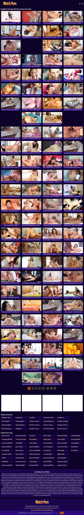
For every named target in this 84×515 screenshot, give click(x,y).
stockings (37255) (7, 439)
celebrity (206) (20, 465)
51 (55, 388)
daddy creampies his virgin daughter (35, 421)
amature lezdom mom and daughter (49, 425)
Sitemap (50, 510)
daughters (19, 429)
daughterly (19, 417)
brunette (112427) (48, 458)
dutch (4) (32, 436)
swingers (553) (61, 465)
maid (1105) (74, 447)
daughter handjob (62, 421)
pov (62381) (19, 443)
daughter (32, 417)
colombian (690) (6, 454)
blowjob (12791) (75, 439)
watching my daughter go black (8, 429)
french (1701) (61, 439)
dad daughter (6, 421)
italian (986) (33, 443)
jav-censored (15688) (63, 447)
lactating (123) (47, 447)
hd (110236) (5, 461)
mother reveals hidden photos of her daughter (63, 429)
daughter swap (6, 417)
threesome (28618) (21, 439)
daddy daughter (6, 425)
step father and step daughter (49, 417)
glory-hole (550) (62, 436)
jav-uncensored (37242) (22, 461)
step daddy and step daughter (49, 421)
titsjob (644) (75, 443)
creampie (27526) (7, 443)
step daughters (20, 425)
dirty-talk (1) (19, 454)
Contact (33, 510)
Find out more (55, 513)
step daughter (20, 421)
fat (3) (3, 458)
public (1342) (47, 439)
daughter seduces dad (35, 429)
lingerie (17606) (6, 447)
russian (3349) (47, 443)
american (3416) (62, 443)
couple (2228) (20, 458)
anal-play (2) (19, 450)
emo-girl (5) (19, 447)
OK (62, 513)
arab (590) (74, 450)
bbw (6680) (32, 439)
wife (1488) (60, 450)
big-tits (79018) (34, 458)
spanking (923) (75, 436)
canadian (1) (46, 450)
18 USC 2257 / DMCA (41, 510)
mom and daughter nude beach (49, 429)
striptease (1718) (62, 461)
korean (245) (47, 436)
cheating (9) (33, 461)
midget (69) (60, 454)
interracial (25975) (34, 450)
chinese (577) (6, 436)
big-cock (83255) (34, 447)
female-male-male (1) (22, 436)
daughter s (60, 417)
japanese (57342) (7, 465)
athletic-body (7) (34, 454)
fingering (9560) (48, 465)
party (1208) (5, 450)
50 (51, 388)
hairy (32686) (47, 461)
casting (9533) (47, 454)
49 (47, 388)
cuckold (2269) (61, 458)
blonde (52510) (33, 465)
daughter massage (63, 425)
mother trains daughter (35, 425)
